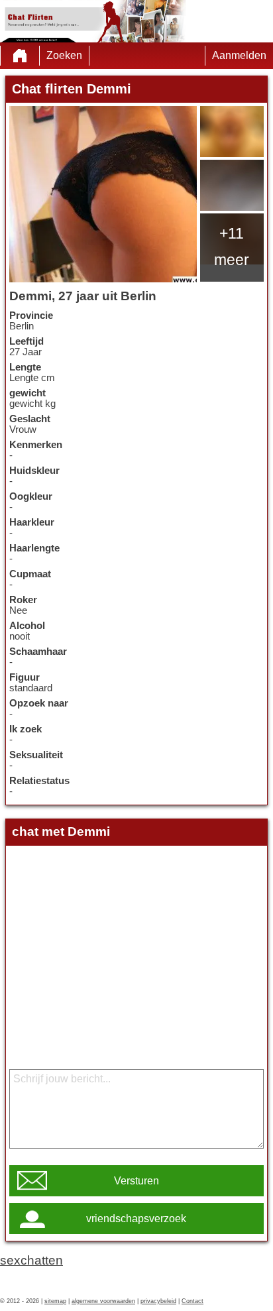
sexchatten (31, 1260)
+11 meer (231, 246)
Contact (192, 1301)
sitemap (55, 1301)
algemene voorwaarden (103, 1301)
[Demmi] (103, 194)
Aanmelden (239, 55)
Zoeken (64, 55)
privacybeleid (158, 1301)
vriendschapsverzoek (136, 1218)
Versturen (136, 1180)
